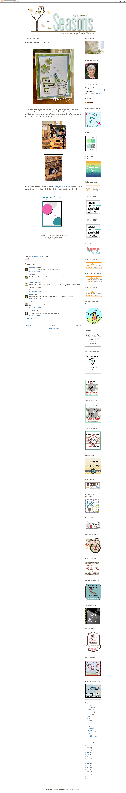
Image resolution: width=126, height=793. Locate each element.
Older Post (78, 325)
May (89, 720)
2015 (88, 765)
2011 (88, 774)
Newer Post (29, 325)
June (89, 718)
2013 (88, 769)
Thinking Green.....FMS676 (92, 737)
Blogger (77, 789)
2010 (88, 776)
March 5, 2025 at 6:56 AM (35, 271)
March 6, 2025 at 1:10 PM (35, 307)
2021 (88, 752)
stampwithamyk (33, 267)
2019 (88, 756)
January (90, 743)
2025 (88, 705)
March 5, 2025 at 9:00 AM (35, 291)
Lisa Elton (31, 294)
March (90, 725)
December (91, 707)
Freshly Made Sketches (61, 187)
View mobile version (54, 328)
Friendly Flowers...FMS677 (92, 732)
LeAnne (31, 274)
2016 (88, 763)
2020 (88, 754)
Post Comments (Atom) (57, 333)
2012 (88, 771)
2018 (88, 758)
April (89, 722)
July (89, 716)
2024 (88, 745)
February (90, 740)
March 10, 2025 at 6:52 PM (35, 315)
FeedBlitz (98, 93)
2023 (88, 748)
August (90, 714)
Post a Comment (31, 318)
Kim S (30, 302)
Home (53, 325)
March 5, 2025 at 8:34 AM (35, 279)
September (91, 712)
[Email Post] (47, 256)
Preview (87, 93)
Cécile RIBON (32, 311)
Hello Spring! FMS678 (91, 727)
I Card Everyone (33, 282)
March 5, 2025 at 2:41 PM (35, 298)
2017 (88, 761)
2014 (88, 767)
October (90, 709)
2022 (88, 750)
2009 (88, 778)
